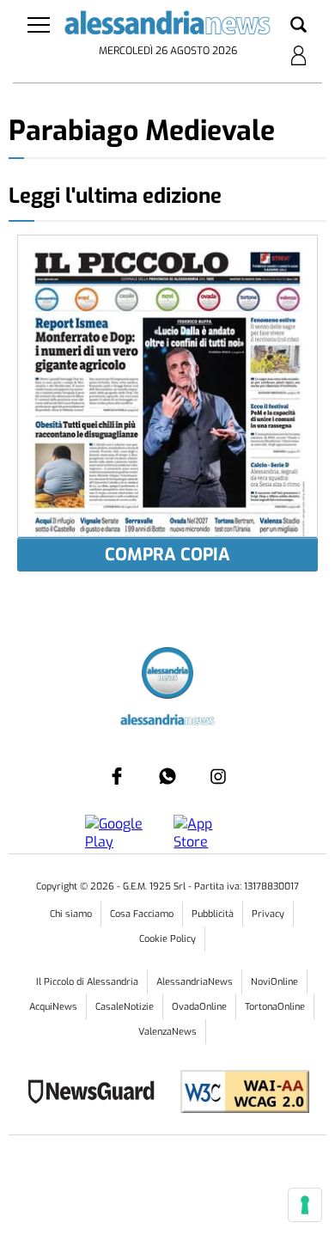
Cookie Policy (167, 938)
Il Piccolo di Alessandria (87, 981)
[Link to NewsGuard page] (97, 1094)
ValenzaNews (167, 1031)
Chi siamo (71, 914)
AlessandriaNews (194, 981)
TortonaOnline (275, 1006)
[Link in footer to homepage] (167, 675)
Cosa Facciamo (142, 914)
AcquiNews (53, 1006)
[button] (298, 25)
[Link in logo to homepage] (168, 26)
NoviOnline (274, 981)
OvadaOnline (199, 1006)
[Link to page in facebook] (117, 776)
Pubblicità (213, 914)
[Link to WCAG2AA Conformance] (238, 1093)
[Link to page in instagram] (218, 776)
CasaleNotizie (124, 1006)
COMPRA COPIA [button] (167, 554)
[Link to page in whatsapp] (167, 776)
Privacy (268, 914)
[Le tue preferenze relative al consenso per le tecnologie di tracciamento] (305, 1205)
